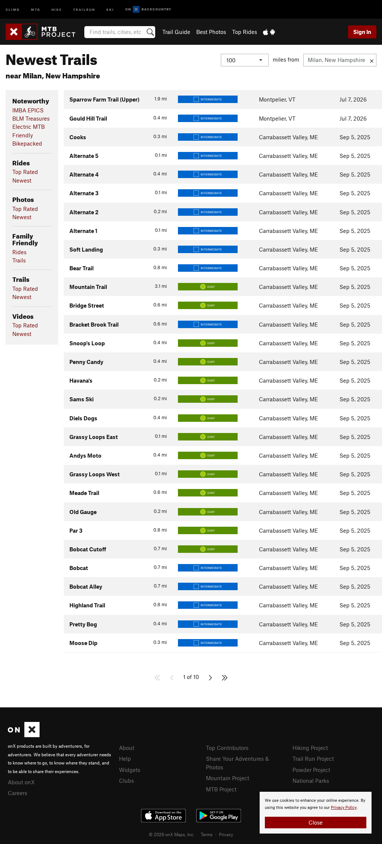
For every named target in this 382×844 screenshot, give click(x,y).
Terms (207, 834)
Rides (19, 252)
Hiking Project (310, 747)
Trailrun (84, 9)
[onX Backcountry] (148, 9)
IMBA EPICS (28, 110)
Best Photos (211, 31)
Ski (110, 9)
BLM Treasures (31, 118)
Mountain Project (227, 778)
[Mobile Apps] (269, 31)
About (126, 747)
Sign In (362, 31)
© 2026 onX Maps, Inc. (171, 834)
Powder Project (311, 769)
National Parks (310, 780)
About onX (21, 782)
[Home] (44, 32)
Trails (19, 260)
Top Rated (25, 171)
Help (125, 758)
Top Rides (244, 31)
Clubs (126, 780)
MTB (35, 9)
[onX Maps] (24, 735)
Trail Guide (176, 31)
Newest (21, 180)
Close (316, 822)
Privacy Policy (344, 807)
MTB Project (221, 789)
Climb (13, 9)
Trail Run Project (313, 758)
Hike (56, 9)
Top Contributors (227, 747)
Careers (17, 793)
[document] (315, 812)
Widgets (129, 769)
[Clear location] (371, 60)
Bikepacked (27, 143)
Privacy (226, 834)
